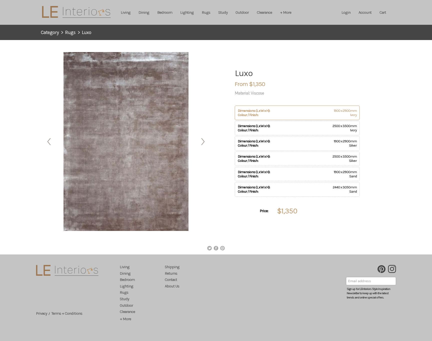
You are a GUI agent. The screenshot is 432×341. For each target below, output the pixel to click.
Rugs (206, 12)
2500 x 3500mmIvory (297, 128)
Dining (143, 12)
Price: (264, 210)
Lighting (187, 12)
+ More (285, 12)
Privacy (41, 313)
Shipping (172, 266)
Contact (171, 279)
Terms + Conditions (66, 313)
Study (223, 12)
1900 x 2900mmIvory (297, 113)
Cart (383, 12)
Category (50, 32)
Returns (171, 273)
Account (365, 12)
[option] (126, 141)
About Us (172, 286)
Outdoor (242, 12)
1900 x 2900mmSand (297, 174)
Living (125, 12)
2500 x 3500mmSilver (297, 158)
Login (346, 12)
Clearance (264, 12)
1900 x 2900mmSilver (297, 143)
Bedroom (164, 12)
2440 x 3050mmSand (297, 189)
